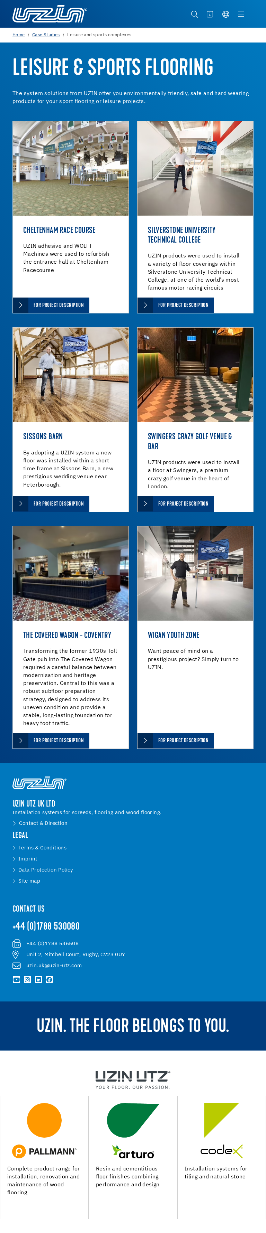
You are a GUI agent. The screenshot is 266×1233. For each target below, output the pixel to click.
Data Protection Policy (45, 870)
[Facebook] (49, 980)
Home (18, 35)
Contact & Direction (43, 823)
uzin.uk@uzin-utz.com (54, 965)
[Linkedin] (38, 980)
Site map (29, 881)
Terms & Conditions (42, 848)
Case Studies (46, 35)
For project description (59, 305)
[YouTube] (16, 980)
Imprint (27, 859)
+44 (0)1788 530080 (46, 927)
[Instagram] (28, 980)
